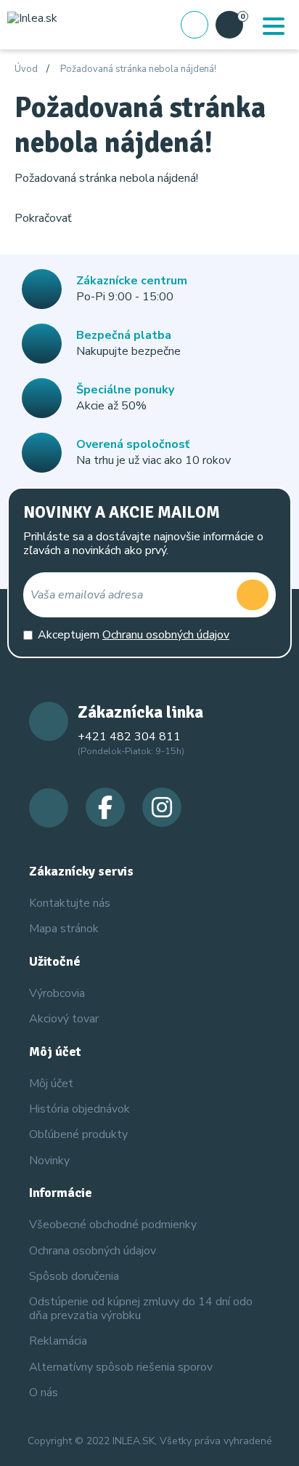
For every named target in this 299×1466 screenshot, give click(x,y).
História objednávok (79, 1109)
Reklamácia (58, 1341)
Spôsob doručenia (74, 1276)
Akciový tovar (64, 1019)
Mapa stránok (64, 929)
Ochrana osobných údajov (92, 1251)
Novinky (49, 1161)
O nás (43, 1393)
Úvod (26, 70)
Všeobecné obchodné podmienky (113, 1225)
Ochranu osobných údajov (165, 635)
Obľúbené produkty (78, 1134)
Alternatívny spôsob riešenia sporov (121, 1367)
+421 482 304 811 (129, 737)
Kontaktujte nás (69, 903)
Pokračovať (43, 218)
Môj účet (51, 1084)
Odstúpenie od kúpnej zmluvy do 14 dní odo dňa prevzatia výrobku (141, 1308)
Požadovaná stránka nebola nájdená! (138, 70)
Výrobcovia (57, 993)
